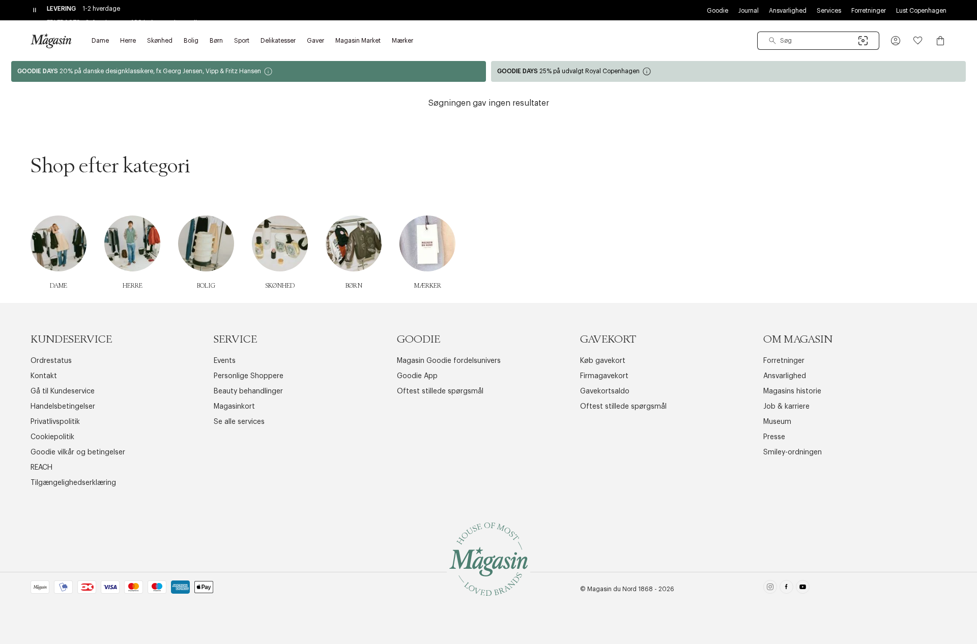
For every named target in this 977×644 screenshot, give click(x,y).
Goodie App (417, 376)
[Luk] (649, 373)
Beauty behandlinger (248, 391)
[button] (895, 40)
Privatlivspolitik (55, 421)
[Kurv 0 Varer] (940, 41)
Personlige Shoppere (248, 376)
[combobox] (818, 41)
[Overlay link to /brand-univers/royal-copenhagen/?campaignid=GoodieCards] (728, 71)
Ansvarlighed (788, 11)
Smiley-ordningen (792, 452)
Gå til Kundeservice (63, 391)
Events (225, 360)
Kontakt (44, 376)
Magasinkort (234, 406)
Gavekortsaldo (604, 391)
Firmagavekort (604, 376)
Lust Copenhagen (921, 11)
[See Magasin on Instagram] (770, 589)
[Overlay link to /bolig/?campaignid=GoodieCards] (248, 71)
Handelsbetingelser (63, 406)
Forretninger (868, 11)
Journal (748, 11)
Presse (774, 437)
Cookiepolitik (52, 437)
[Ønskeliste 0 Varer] (918, 41)
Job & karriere (786, 406)
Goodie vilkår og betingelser (78, 452)
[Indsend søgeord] (772, 41)
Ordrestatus (51, 360)
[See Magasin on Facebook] (786, 589)
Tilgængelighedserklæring (73, 482)
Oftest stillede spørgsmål (440, 391)
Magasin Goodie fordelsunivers (449, 360)
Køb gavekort (602, 360)
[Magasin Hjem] (51, 40)
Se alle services (239, 421)
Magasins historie (792, 391)
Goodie (717, 11)
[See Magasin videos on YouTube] (803, 589)
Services (829, 11)
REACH (41, 467)
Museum (777, 421)
